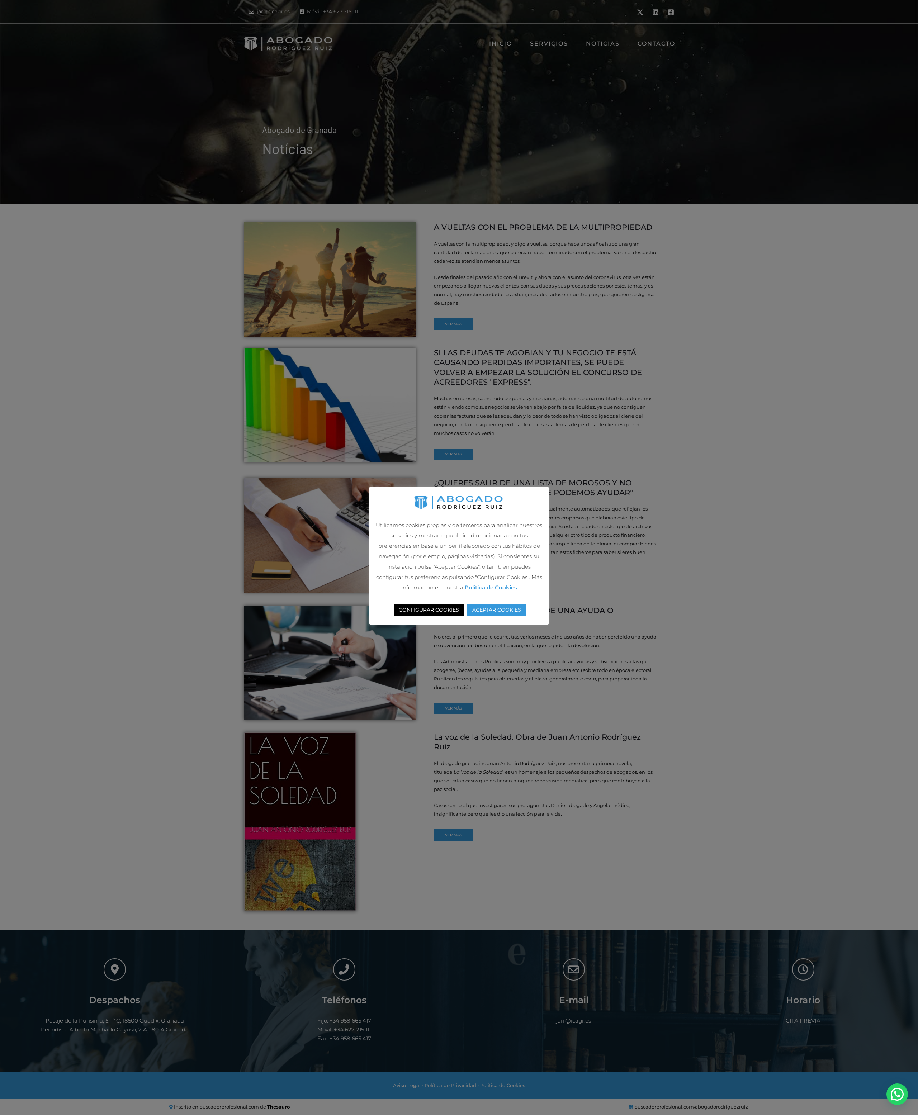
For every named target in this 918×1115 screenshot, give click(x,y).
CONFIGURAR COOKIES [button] (429, 610)
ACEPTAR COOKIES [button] (496, 610)
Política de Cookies (491, 587)
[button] (897, 1094)
